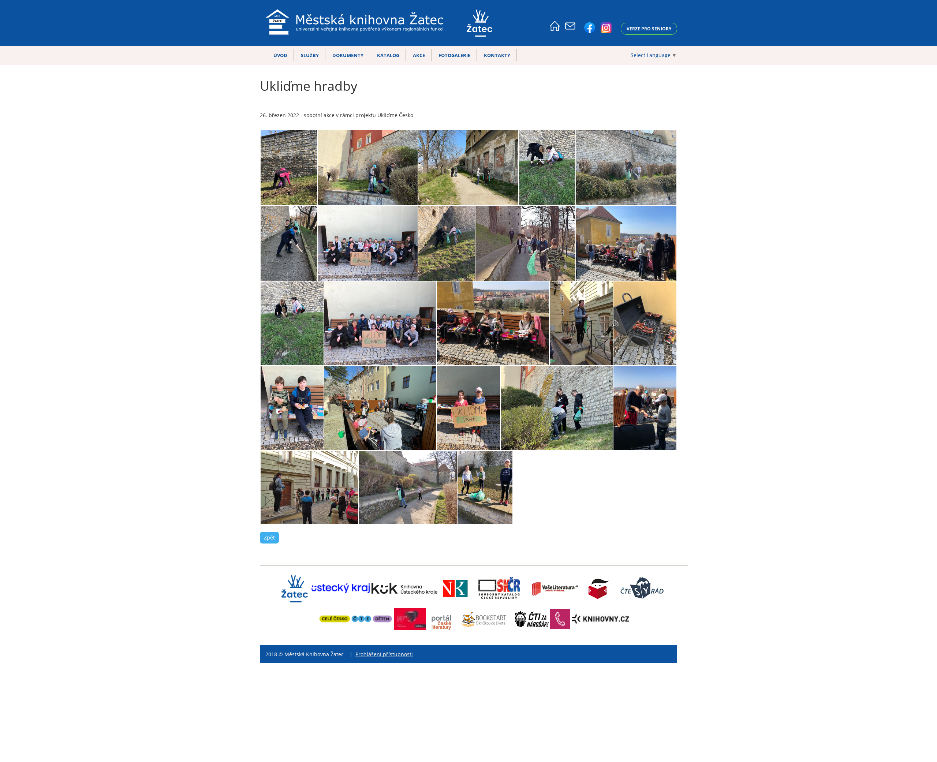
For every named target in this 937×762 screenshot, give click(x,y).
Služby (310, 55)
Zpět (269, 537)
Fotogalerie (454, 55)
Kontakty (497, 55)
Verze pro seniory (649, 29)
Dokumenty (347, 55)
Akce (419, 55)
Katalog (388, 55)
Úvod (280, 55)
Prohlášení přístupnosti (384, 654)
